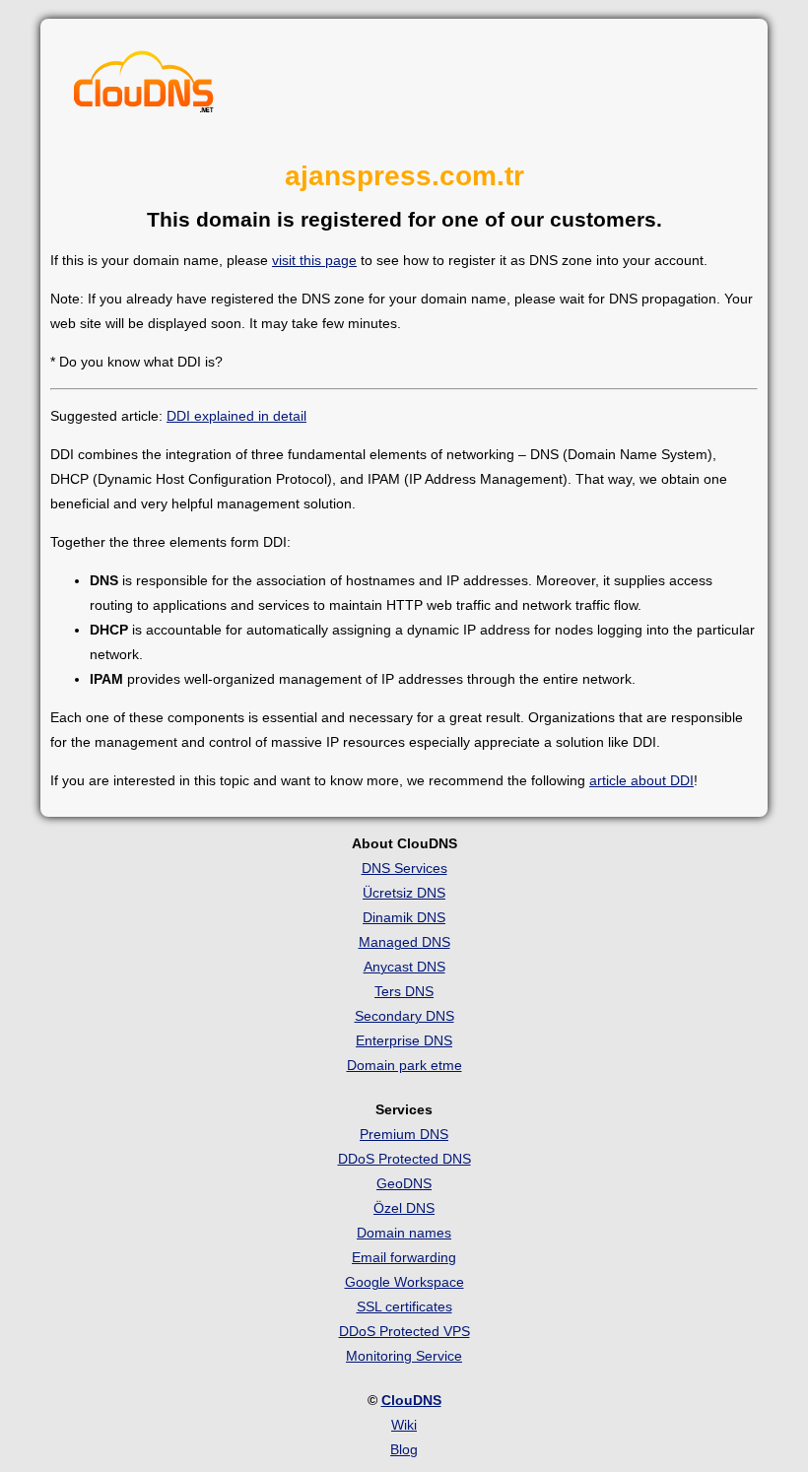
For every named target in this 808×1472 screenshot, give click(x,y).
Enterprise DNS (404, 1040)
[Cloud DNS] (144, 86)
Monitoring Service (404, 1356)
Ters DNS (404, 991)
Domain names (404, 1232)
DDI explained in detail (236, 416)
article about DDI (641, 780)
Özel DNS (404, 1208)
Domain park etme (404, 1065)
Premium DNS (404, 1134)
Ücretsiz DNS (404, 893)
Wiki (404, 1425)
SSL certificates (404, 1306)
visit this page (314, 260)
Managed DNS (404, 942)
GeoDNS (404, 1183)
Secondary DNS (404, 1016)
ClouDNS (411, 1400)
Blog (404, 1449)
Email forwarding (404, 1257)
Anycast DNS (404, 966)
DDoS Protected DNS (404, 1159)
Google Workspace (404, 1282)
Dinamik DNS (404, 917)
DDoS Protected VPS (404, 1331)
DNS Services (404, 868)
